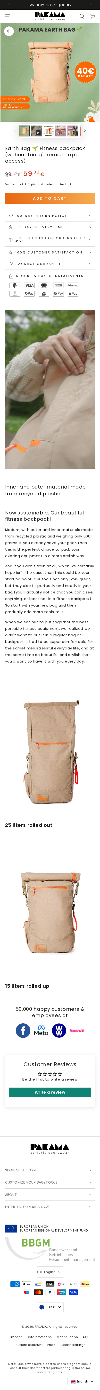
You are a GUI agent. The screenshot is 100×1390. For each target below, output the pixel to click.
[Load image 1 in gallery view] (24, 131)
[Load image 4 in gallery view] (72, 131)
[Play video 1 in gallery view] (36, 131)
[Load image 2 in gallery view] (48, 131)
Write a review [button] (50, 1092)
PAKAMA (41, 1327)
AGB (86, 1337)
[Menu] (7, 16)
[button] (81, 16)
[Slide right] (91, 5)
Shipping (31, 184)
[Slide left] (9, 5)
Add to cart (50, 198)
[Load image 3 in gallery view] (60, 131)
